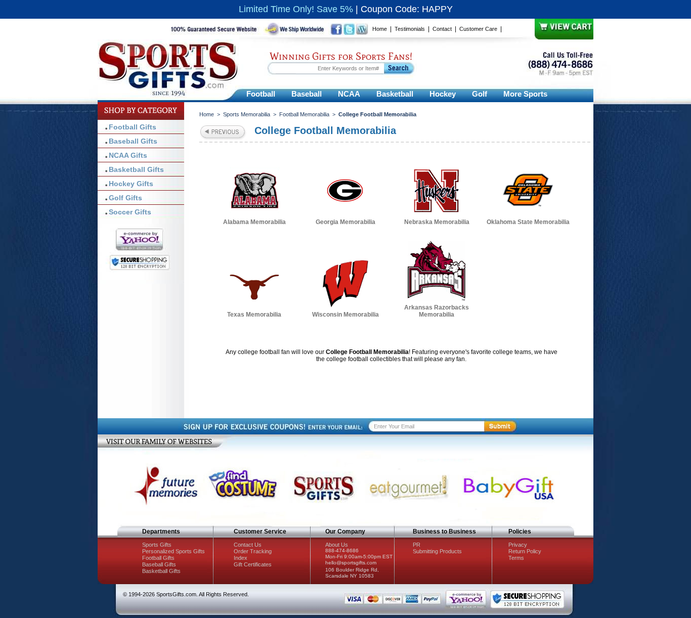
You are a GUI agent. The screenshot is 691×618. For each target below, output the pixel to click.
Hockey (442, 94)
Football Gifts (132, 127)
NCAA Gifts (128, 155)
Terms (516, 558)
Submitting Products (437, 551)
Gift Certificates (253, 564)
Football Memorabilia (304, 114)
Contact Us (248, 545)
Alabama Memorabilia (254, 222)
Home (379, 29)
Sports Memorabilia (246, 114)
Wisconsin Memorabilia (345, 314)
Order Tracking (253, 551)
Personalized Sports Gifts (173, 551)
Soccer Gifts (130, 212)
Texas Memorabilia (254, 314)
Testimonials (410, 29)
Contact (442, 29)
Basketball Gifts (136, 169)
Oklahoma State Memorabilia (528, 222)
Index (240, 558)
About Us (336, 545)
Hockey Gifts (131, 184)
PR (416, 545)
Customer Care (478, 29)
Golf (479, 94)
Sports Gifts (156, 545)
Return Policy (524, 551)
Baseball (306, 94)
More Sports (525, 94)
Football (260, 94)
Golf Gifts (125, 198)
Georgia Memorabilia (345, 222)
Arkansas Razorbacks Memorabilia (436, 311)
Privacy (517, 545)
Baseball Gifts (133, 141)
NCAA (349, 94)
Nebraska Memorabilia (436, 222)
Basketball (394, 94)
